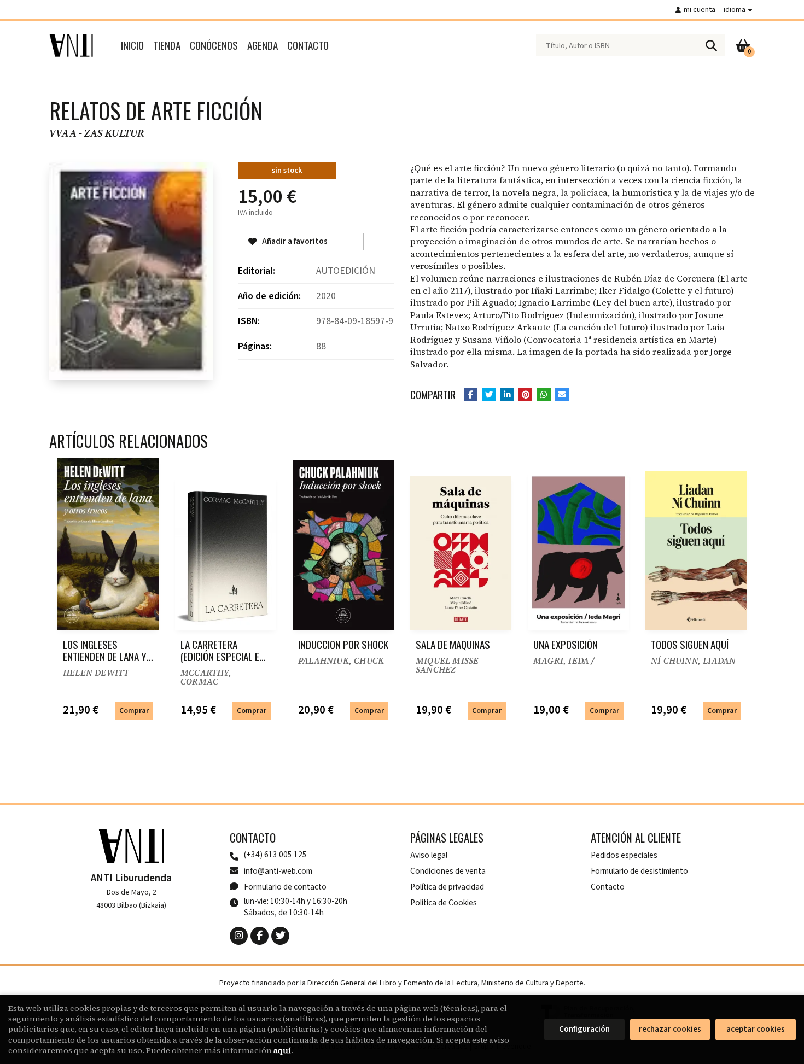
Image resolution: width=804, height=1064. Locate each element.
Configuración (584, 1029)
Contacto (608, 887)
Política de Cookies (443, 903)
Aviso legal (428, 855)
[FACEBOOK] (259, 936)
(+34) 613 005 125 (275, 855)
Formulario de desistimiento (639, 871)
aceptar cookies (755, 1029)
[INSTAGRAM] (239, 936)
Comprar (134, 710)
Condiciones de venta (448, 871)
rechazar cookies (670, 1029)
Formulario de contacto (285, 887)
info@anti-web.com (278, 871)
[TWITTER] (280, 936)
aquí (282, 1050)
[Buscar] (711, 45)
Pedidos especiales (624, 855)
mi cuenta (699, 9)
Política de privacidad (447, 887)
